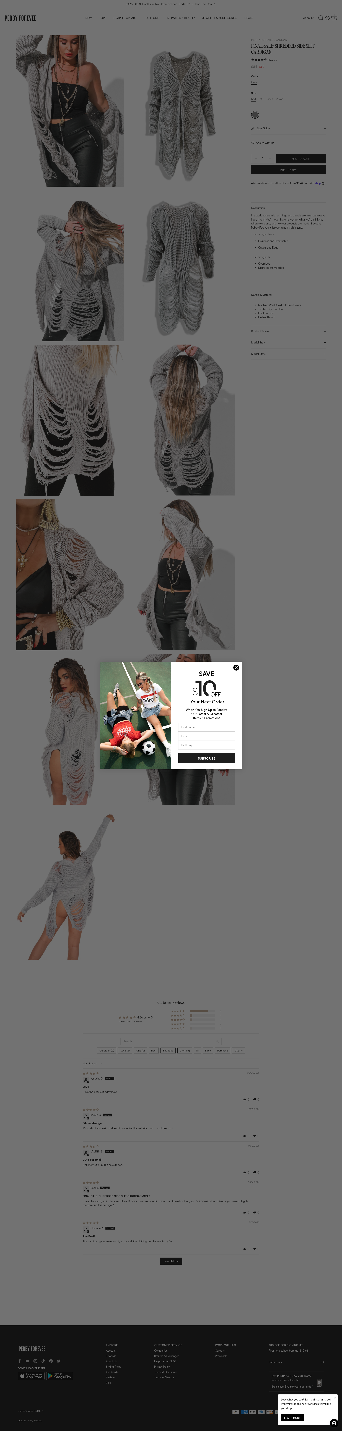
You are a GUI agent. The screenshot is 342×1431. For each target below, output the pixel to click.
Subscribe (206, 758)
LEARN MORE (292, 1418)
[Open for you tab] (334, 1423)
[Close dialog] (236, 667)
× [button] (335, 1397)
